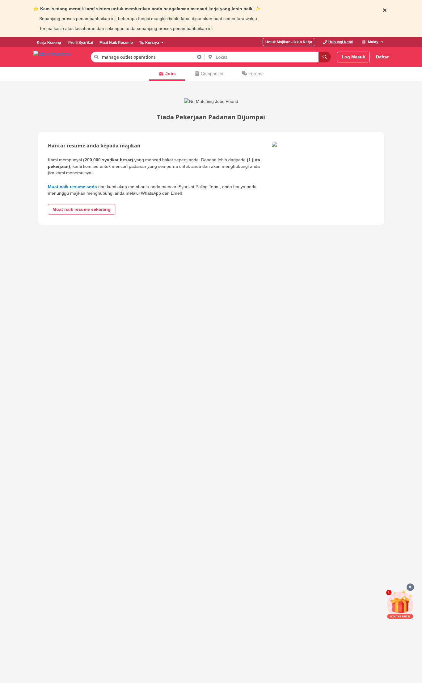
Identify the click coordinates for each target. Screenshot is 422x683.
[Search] (325, 57)
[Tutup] (410, 587)
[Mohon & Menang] (400, 604)
